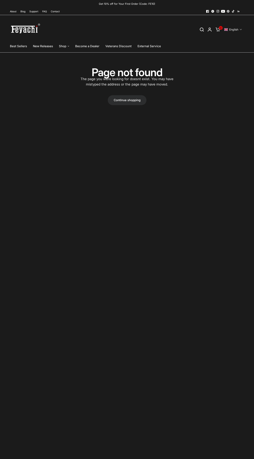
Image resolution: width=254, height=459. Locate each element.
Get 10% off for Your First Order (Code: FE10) (127, 3)
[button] (233, 29)
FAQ (44, 11)
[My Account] (210, 29)
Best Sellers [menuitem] (18, 46)
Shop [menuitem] (62, 46)
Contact (55, 11)
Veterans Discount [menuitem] (118, 46)
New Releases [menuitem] (43, 46)
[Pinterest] (228, 11)
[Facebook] (207, 11)
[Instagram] (217, 11)
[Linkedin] (238, 11)
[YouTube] (223, 11)
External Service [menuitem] (149, 46)
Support (33, 11)
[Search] (202, 29)
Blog (22, 11)
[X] (212, 11)
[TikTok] (233, 11)
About (13, 11)
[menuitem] (14, 11)
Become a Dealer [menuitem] (87, 46)
